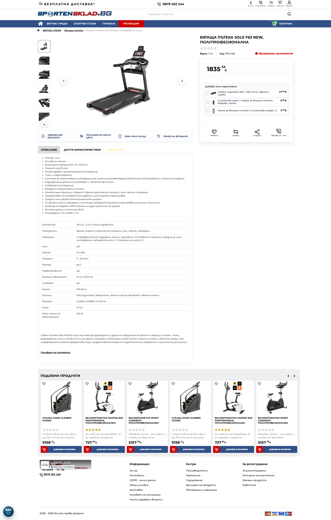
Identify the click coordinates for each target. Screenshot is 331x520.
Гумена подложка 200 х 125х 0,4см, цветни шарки (243, 93)
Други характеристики (82, 149)
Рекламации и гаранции (201, 489)
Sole (210, 53)
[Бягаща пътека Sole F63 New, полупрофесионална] (44, 46)
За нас (134, 470)
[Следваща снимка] (182, 81)
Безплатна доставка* (69, 4)
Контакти (137, 475)
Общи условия (139, 485)
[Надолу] (44, 124)
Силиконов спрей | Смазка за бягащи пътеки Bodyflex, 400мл (245, 102)
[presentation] (288, 375)
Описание (49, 149)
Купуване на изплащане (145, 494)
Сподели (257, 135)
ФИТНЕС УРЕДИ (57, 23)
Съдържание (194, 480)
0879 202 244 (173, 4)
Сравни (235, 135)
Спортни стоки (148, 338)
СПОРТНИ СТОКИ (84, 23)
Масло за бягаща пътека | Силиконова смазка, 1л (247, 110)
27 (283, 92)
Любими (214, 135)
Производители (197, 470)
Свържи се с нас (278, 135)
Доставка (136, 489)
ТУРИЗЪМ (108, 23)
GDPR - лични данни (143, 480)
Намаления (193, 475)
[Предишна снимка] (63, 81)
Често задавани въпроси (146, 499)
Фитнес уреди (169, 338)
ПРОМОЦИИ (131, 23)
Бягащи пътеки (73, 30)
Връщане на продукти (201, 485)
